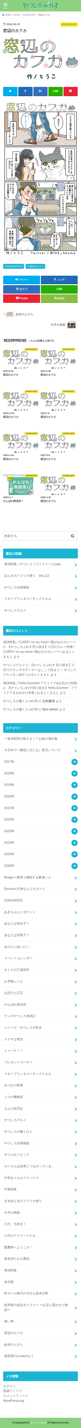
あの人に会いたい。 (18, 946)
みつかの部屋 (13, 1085)
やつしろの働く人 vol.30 (20, 701)
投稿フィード (12, 1391)
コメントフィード (15, 1395)
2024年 (9, 842)
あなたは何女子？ (16, 923)
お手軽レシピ (13, 981)
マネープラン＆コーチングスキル (27, 598)
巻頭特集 (10, 1270)
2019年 (9, 784)
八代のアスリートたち (20, 1235)
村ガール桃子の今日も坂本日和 (26, 1293)
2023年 (9, 831)
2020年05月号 (15, 266)
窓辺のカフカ (37, 266)
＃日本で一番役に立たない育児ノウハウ (32, 750)
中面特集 (10, 1189)
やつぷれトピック (16, 1154)
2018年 (9, 773)
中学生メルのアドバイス (21, 1178)
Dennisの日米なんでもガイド (25, 888)
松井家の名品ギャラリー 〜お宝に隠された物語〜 (36, 1307)
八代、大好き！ (15, 1224)
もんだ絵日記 (13, 1108)
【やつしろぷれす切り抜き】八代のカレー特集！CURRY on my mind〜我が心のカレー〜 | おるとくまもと (39, 651)
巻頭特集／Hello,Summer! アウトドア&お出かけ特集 (40, 683)
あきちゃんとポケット (20, 912)
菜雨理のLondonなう (19, 1356)
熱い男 (9, 1321)
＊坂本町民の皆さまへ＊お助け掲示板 (31, 738)
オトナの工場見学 (16, 969)
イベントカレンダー (18, 958)
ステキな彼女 (13, 1039)
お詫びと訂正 (13, 992)
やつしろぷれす (38, 1422)
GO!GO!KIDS (13, 900)
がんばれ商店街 (15, 1004)
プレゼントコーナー (18, 1062)
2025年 (9, 854)
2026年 (9, 865)
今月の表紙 (12, 1212)
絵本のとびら (13, 1344)
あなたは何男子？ (16, 935)
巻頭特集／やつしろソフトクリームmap (32, 564)
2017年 (9, 761)
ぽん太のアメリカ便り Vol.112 (26, 575)
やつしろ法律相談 (16, 587)
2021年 (9, 808)
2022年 (9, 819)
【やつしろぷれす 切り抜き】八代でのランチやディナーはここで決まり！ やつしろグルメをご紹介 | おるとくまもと (39, 669)
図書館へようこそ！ (18, 1247)
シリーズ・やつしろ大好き (23, 1027)
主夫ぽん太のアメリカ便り (23, 1201)
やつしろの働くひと (18, 1131)
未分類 (9, 1282)
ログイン (9, 1386)
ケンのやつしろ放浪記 (20, 1016)
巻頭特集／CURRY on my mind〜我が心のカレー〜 (39, 642)
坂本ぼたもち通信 (16, 1258)
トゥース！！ (13, 1050)
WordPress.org (13, 1400)
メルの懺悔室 (13, 1097)
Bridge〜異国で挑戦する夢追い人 (27, 877)
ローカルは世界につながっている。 (29, 1166)
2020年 (9, 796)
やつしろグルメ (15, 610)
